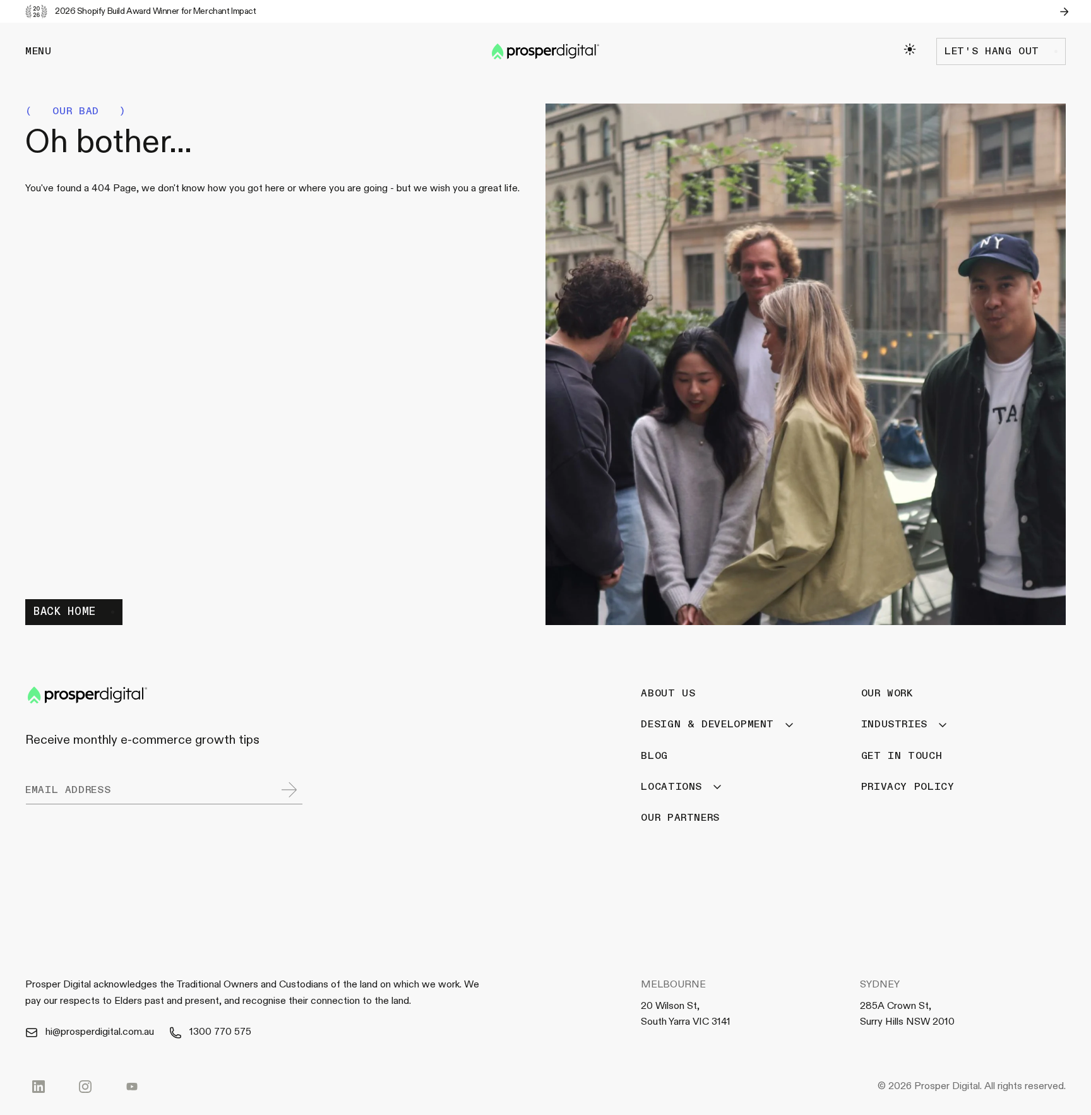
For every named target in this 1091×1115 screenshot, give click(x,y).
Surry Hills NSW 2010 (907, 1021)
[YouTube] (132, 1086)
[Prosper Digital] (545, 51)
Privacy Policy (908, 786)
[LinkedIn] (38, 1086)
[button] (38, 51)
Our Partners (680, 817)
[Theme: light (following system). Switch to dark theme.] (909, 49)
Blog (654, 755)
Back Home (64, 611)
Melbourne (673, 984)
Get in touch (902, 755)
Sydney (880, 984)
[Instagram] (85, 1086)
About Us (668, 693)
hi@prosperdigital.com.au (99, 1031)
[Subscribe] (289, 789)
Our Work (887, 693)
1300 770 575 (220, 1031)
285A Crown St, (895, 1005)
